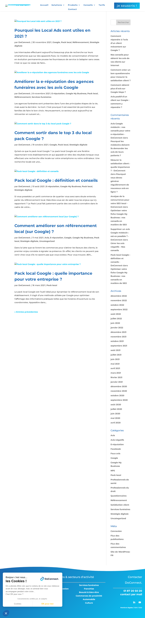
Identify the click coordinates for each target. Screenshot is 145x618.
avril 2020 (116, 422)
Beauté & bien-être (89, 592)
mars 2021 (116, 373)
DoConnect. (24, 42)
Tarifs (102, 5)
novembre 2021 (118, 336)
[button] (6, 613)
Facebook (116, 449)
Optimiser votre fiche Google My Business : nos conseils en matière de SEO (119, 217)
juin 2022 (115, 323)
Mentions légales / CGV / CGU (131, 608)
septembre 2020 (119, 400)
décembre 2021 (118, 332)
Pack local (66, 42)
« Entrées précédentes (26, 312)
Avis (47, 237)
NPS (113, 470)
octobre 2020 (117, 395)
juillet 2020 (116, 409)
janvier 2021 (117, 382)
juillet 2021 (116, 354)
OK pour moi (47, 604)
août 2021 (115, 350)
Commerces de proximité (89, 596)
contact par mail (131, 594)
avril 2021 (115, 368)
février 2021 (116, 377)
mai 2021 (115, 364)
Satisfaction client (120, 505)
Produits (73, 5)
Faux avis (115, 453)
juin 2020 (115, 413)
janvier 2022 (117, 327)
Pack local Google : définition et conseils (56, 180)
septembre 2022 (119, 309)
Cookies (17, 604)
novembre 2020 (119, 391)
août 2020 (116, 404)
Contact (72, 9)
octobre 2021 (117, 341)
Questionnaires (118, 496)
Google (56, 42)
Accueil (44, 5)
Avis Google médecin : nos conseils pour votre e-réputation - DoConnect (120, 130)
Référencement (80, 42)
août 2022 (116, 314)
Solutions (57, 5)
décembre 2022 (119, 296)
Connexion (116, 531)
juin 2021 (115, 359)
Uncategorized (47, 241)
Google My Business (76, 93)
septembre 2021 (119, 345)
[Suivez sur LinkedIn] (134, 602)
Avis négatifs (117, 440)
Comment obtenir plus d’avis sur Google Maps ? (120, 88)
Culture (89, 603)
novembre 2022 (119, 300)
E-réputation (58, 93)
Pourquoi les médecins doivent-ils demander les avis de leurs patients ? (120, 148)
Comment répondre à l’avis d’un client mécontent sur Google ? (119, 43)
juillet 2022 (116, 318)
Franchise (89, 588)
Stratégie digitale (78, 144)
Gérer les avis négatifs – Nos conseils (118, 247)
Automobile (89, 599)
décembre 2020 (119, 386)
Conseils (88, 5)
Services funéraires (41, 97)
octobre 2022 (117, 305)
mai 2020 (115, 418)
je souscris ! (127, 5)
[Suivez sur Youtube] (139, 602)
